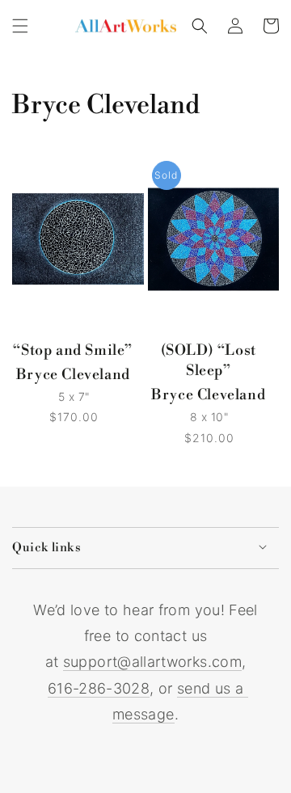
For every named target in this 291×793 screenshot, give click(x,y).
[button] (20, 26)
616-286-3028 (99, 688)
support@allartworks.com (152, 661)
